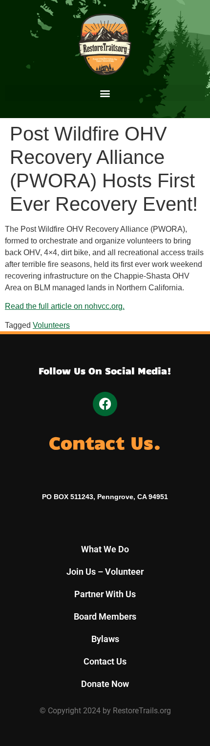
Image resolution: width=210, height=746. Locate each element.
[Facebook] (105, 404)
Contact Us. (105, 442)
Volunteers (51, 325)
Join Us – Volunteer (105, 571)
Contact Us (105, 661)
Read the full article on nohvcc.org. (65, 306)
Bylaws (105, 639)
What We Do (105, 549)
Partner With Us (105, 594)
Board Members (105, 616)
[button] (105, 93)
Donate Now (105, 684)
